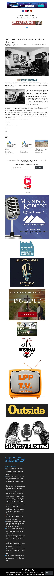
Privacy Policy (29, 574)
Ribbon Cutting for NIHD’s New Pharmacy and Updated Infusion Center (15, 518)
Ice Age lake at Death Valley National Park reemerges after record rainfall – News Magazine (15, 530)
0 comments (13, 45)
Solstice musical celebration (26, 148)
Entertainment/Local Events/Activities (30, 44)
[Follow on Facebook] (23, 11)
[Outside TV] (27, 416)
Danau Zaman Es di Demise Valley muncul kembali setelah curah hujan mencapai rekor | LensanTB (15, 536)
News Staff (9, 44)
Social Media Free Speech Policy (40, 574)
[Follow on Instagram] (26, 11)
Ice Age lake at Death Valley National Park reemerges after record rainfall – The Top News (15, 543)
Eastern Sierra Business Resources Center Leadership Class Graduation (15, 525)
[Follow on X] (28, 11)
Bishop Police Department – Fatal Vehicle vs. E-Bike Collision (14, 473)
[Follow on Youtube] (31, 11)
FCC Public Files (27, 192)
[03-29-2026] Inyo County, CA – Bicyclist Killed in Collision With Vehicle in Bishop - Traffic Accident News (15, 470)
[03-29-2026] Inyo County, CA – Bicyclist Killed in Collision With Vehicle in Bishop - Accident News (15, 478)
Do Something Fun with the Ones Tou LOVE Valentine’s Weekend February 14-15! (15, 501)
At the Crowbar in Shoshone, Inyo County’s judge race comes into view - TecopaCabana (15, 506)
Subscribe (38, 167)
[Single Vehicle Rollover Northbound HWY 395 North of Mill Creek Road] (41, 143)
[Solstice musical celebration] (26, 143)
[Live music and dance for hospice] (12, 143)
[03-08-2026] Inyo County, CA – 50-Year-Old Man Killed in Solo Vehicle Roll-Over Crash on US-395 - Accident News (15, 486)
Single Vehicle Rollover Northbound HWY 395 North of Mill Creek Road (41, 149)
